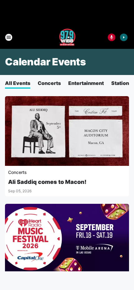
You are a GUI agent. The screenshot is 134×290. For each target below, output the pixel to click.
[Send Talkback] (111, 37)
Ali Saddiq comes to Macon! (47, 182)
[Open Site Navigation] (8, 37)
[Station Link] (67, 37)
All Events (17, 83)
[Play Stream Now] (123, 37)
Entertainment (86, 83)
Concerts (49, 83)
